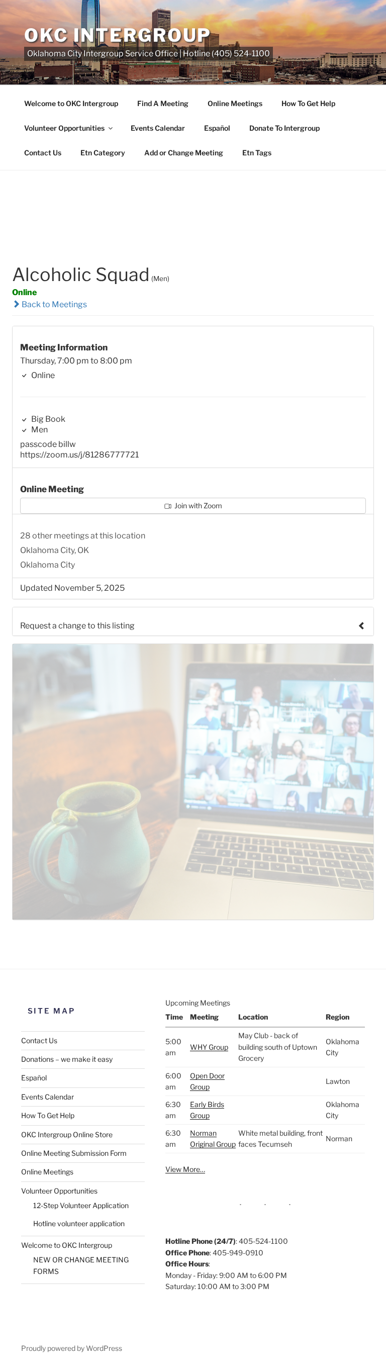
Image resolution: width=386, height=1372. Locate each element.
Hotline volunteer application (79, 1223)
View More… (185, 1169)
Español (217, 128)
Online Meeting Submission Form (74, 1153)
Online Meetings (235, 103)
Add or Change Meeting (183, 152)
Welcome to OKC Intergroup (71, 103)
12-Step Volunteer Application (81, 1205)
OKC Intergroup (118, 35)
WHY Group (209, 1047)
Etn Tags (256, 152)
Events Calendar (158, 128)
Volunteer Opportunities (64, 128)
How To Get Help (308, 103)
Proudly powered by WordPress (71, 1348)
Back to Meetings (53, 304)
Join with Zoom (197, 505)
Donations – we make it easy (67, 1059)
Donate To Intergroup (284, 128)
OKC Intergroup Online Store (67, 1134)
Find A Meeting (162, 103)
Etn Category (102, 152)
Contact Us (42, 152)
